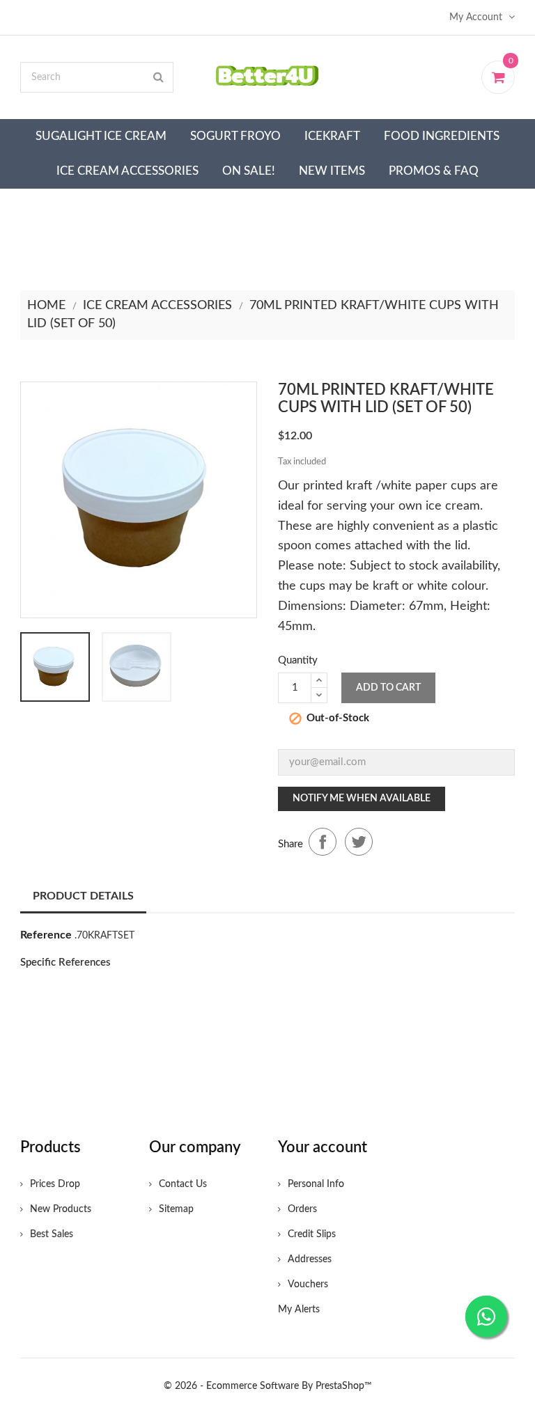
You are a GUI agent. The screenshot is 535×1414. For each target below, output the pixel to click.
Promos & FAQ (434, 171)
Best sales (51, 1234)
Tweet (359, 842)
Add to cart (388, 688)
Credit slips (312, 1234)
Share (322, 842)
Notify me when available (362, 798)
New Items (332, 171)
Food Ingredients (441, 136)
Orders (302, 1209)
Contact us (183, 1184)
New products (60, 1209)
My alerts (299, 1309)
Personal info (316, 1184)
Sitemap (176, 1209)
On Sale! (248, 171)
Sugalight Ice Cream (101, 136)
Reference (46, 935)
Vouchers (308, 1284)
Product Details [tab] (83, 896)
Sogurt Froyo (235, 136)
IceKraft (332, 136)
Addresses (310, 1259)
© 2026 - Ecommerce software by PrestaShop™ (268, 1386)
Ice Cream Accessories (127, 171)
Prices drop (55, 1184)
